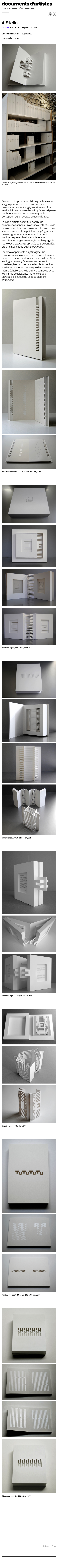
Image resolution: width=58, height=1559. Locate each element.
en (50, 14)
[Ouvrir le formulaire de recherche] (54, 14)
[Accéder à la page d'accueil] (27, 6)
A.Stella (10, 22)
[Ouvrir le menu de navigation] (6, 14)
